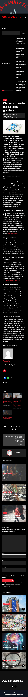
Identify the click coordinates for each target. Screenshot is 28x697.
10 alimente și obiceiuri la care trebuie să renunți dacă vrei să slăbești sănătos (7, 401)
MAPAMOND (6, 603)
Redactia (6, 361)
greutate (6, 117)
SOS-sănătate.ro (11, 17)
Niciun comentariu (7, 116)
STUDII (9, 473)
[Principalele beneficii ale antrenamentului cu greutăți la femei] (7, 412)
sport (19, 117)
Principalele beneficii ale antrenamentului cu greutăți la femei (7, 417)
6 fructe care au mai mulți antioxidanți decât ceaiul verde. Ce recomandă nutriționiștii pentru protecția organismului (21, 86)
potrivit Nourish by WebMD (13, 280)
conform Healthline (12, 233)
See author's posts (10, 365)
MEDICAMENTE (7, 660)
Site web (4, 567)
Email (3, 560)
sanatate (15, 117)
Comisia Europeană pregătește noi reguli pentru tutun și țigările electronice (21, 41)
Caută (4, 28)
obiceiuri (11, 117)
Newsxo (13, 694)
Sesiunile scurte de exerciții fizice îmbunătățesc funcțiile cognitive (13, 496)
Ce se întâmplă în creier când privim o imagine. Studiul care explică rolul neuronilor (21, 64)
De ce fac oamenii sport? (12, 476)
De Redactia (8, 114)
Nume (3, 553)
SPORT (5, 100)
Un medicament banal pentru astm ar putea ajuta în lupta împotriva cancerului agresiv (21, 74)
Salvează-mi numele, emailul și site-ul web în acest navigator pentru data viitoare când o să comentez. (13, 575)
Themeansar (19, 694)
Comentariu (5, 534)
